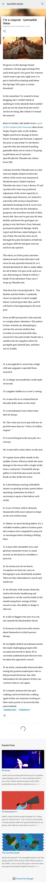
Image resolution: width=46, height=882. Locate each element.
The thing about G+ (9, 812)
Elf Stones (6, 770)
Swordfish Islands (15, 4)
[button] (4, 31)
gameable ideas (10, 710)
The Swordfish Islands (11, 853)
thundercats (24, 710)
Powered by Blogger (24, 879)
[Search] (42, 4)
